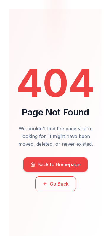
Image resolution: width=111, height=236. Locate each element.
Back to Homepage (59, 164)
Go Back (59, 184)
